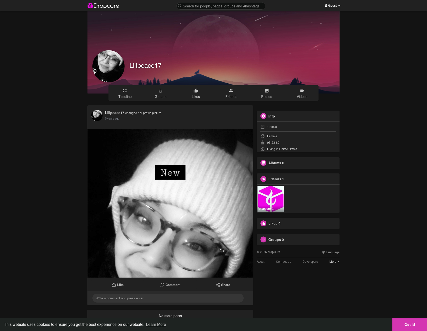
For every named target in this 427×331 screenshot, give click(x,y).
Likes (273, 223)
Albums (274, 163)
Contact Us (283, 261)
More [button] (333, 261)
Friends (274, 179)
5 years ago (112, 118)
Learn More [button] (156, 324)
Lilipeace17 (145, 65)
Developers (310, 261)
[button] (221, 5)
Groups (274, 239)
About (261, 261)
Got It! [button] (410, 325)
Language (332, 252)
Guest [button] (332, 5)
